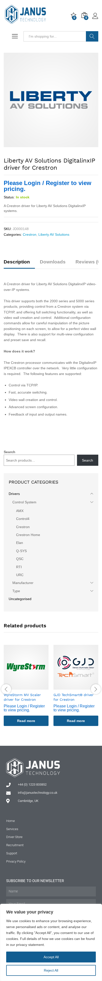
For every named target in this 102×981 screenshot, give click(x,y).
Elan (19, 543)
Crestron (29, 234)
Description (17, 261)
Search (92, 36)
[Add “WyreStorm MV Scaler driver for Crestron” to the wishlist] (32, 686)
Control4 (22, 519)
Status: (9, 197)
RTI (19, 567)
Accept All (51, 957)
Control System (24, 502)
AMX (20, 511)
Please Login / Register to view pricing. (47, 186)
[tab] (19, 264)
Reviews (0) (89, 261)
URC (20, 575)
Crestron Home (28, 535)
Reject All (51, 970)
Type (16, 591)
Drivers (14, 494)
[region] (51, 942)
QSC (20, 559)
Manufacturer (22, 583)
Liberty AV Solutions (53, 234)
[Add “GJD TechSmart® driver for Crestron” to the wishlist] (81, 686)
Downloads (53, 261)
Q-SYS (21, 551)
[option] (26, 689)
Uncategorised (20, 599)
